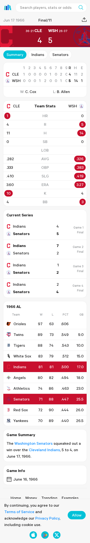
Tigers (19, 345)
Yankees (20, 420)
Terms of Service (19, 511)
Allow (76, 515)
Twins (18, 334)
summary (14, 54)
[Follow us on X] (56, 535)
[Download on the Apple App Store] (33, 535)
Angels (19, 377)
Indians (37, 54)
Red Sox (20, 409)
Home (16, 497)
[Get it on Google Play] (45, 535)
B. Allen (63, 91)
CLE (15, 74)
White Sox (22, 356)
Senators (60, 54)
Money (31, 497)
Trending (49, 497)
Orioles (19, 323)
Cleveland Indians (44, 449)
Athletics (21, 388)
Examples (70, 497)
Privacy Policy (47, 518)
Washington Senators (33, 443)
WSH (16, 80)
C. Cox (30, 91)
